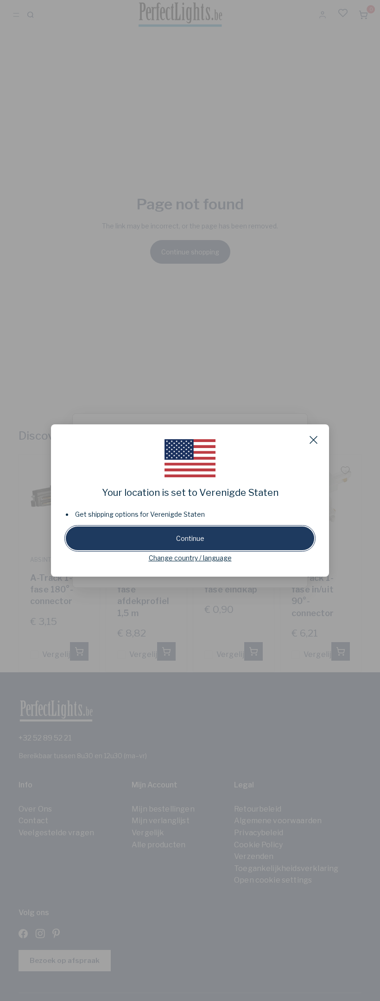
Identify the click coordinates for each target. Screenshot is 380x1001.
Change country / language (190, 558)
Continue (190, 538)
